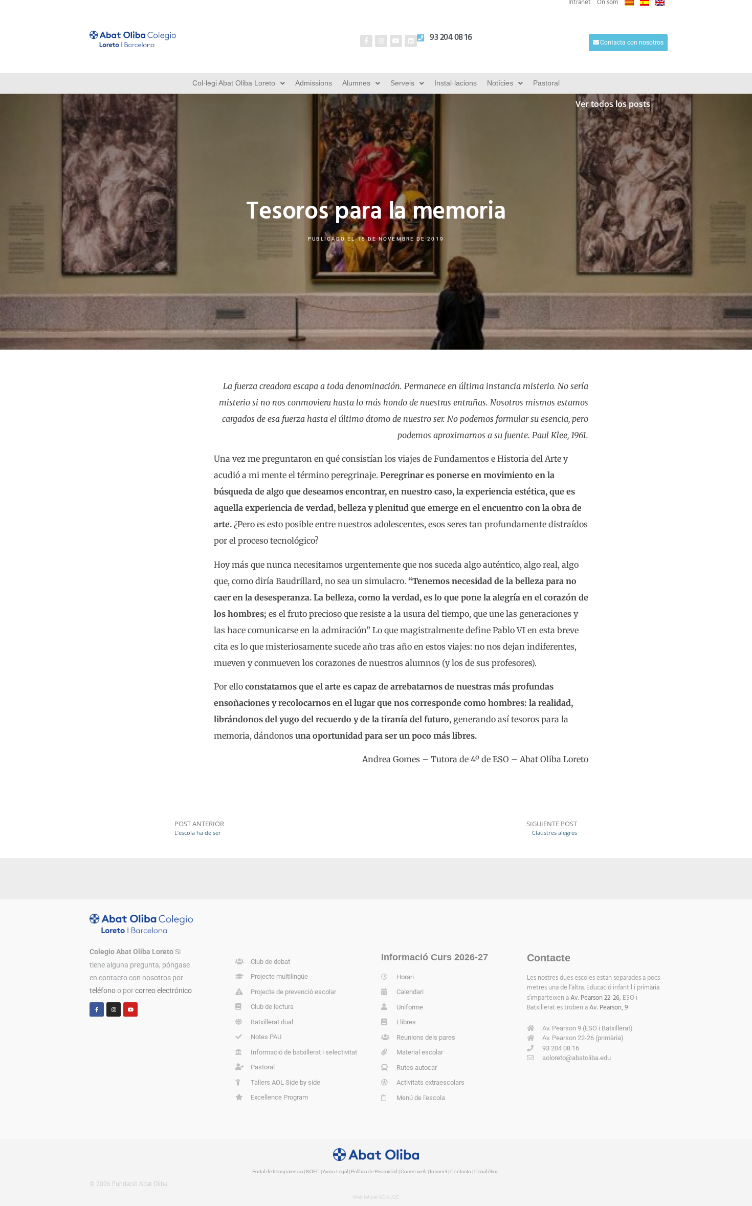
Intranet (438, 1171)
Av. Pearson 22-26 (595, 998)
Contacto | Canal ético (474, 1171)
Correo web (414, 1171)
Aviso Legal (335, 1171)
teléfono (103, 990)
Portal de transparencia (277, 1171)
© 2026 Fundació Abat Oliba (128, 1184)
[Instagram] (381, 41)
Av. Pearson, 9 (608, 1007)
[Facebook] (97, 1009)
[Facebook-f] (366, 41)
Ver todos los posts (613, 104)
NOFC (313, 1171)
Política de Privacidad (374, 1171)
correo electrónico (163, 990)
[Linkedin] (411, 41)
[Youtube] (396, 41)
